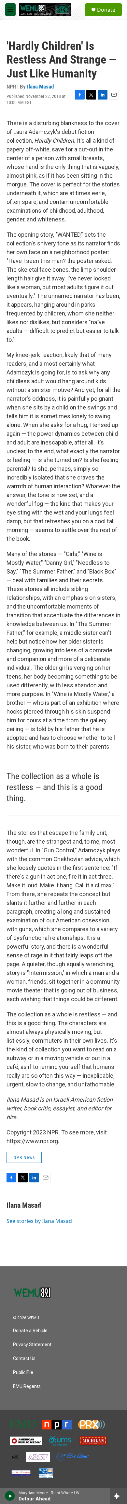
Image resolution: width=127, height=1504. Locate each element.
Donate (106, 10)
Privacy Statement (32, 1344)
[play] (10, 1496)
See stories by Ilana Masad (39, 1221)
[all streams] (118, 1496)
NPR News (24, 1157)
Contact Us (24, 1358)
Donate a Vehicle (30, 1330)
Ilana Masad (40, 86)
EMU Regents (27, 1386)
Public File (23, 1372)
